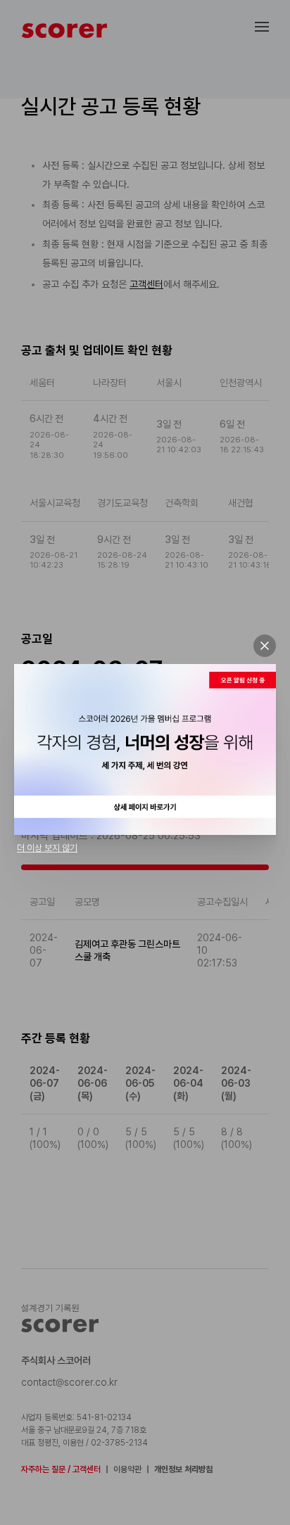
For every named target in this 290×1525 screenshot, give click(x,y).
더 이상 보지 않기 (47, 848)
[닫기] (264, 645)
